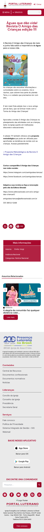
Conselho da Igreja (11, 399)
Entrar (39, 4)
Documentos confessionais (15, 375)
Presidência (8, 403)
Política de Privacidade (13, 424)
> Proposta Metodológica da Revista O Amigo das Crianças (20, 153)
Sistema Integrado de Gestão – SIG (18, 428)
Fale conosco (9, 420)
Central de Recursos (12, 371)
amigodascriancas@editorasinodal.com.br (20, 198)
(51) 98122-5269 (10, 203)
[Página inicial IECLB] (5, 4)
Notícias (6, 382)
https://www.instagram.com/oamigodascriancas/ (23, 172)
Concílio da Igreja (10, 395)
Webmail (6, 432)
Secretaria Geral (10, 407)
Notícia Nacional (22, 258)
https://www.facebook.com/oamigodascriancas (22, 176)
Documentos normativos (14, 378)
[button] (5, 226)
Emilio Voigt (19, 249)
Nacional (16, 254)
